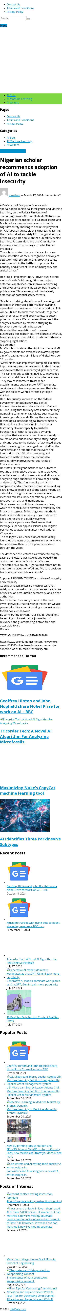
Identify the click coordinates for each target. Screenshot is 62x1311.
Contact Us (13, 4)
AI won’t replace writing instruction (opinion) (34, 1201)
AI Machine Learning (19, 99)
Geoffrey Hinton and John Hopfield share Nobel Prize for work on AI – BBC (30, 706)
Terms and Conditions (20, 8)
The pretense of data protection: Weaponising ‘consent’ (27, 1279)
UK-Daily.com (18, 1309)
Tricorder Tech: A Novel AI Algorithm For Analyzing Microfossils (26, 736)
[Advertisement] (31, 60)
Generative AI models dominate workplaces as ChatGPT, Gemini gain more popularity (33, 982)
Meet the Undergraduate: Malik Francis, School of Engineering (31, 1261)
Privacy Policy (15, 12)
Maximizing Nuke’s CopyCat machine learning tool (27, 790)
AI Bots (11, 95)
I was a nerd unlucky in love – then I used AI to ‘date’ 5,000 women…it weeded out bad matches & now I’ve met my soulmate (33, 1223)
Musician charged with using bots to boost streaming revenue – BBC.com (33, 924)
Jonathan (14, 195)
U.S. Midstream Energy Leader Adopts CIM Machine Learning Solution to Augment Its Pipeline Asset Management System (33, 1091)
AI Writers (13, 102)
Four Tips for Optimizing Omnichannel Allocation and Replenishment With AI (30, 1297)
